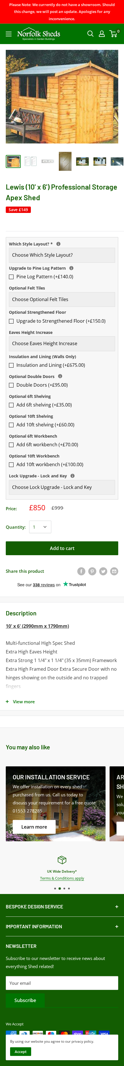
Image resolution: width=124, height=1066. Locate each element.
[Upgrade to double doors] (60, 376)
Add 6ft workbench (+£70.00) (47, 444)
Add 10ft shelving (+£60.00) (45, 425)
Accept (21, 1051)
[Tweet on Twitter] (103, 571)
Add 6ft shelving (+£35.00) (44, 405)
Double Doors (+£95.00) (42, 385)
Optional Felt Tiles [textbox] (27, 288)
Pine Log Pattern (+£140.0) (44, 276)
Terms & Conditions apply (62, 878)
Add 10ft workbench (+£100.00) (49, 464)
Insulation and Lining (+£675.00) (50, 365)
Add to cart (62, 548)
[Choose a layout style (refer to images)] (58, 244)
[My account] (102, 34)
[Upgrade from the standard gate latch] (72, 476)
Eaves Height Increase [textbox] (30, 332)
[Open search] (90, 34)
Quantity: (16, 527)
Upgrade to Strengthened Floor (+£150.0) (61, 321)
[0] (113, 33)
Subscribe (25, 1000)
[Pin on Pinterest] (92, 571)
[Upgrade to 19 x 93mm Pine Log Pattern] (71, 268)
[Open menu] (9, 34)
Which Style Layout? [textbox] (62, 243)
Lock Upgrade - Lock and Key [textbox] (62, 475)
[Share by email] (114, 571)
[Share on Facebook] (81, 571)
